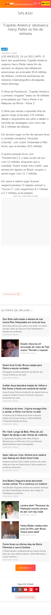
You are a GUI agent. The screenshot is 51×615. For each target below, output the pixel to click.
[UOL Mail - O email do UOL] (35, 3)
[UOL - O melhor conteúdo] (9, 4)
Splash (25, 13)
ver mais (23, 568)
